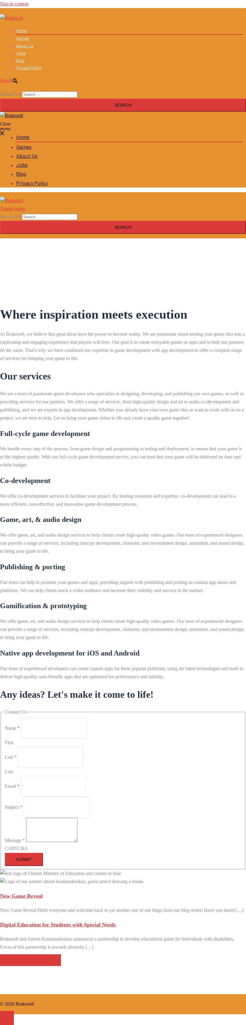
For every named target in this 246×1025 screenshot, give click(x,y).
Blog (20, 60)
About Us (24, 45)
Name (12, 728)
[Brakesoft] (11, 17)
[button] (11, 80)
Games (22, 38)
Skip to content (14, 3)
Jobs (21, 52)
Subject (13, 807)
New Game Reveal (21, 896)
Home (21, 30)
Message (15, 840)
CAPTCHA (16, 848)
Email (12, 786)
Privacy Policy (28, 67)
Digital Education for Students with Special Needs (58, 925)
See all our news (30, 960)
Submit (24, 859)
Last (10, 757)
